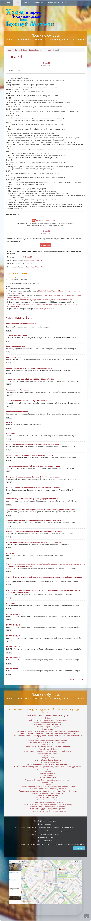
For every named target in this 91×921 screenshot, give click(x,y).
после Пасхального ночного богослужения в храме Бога (28, 401)
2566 (9, 652)
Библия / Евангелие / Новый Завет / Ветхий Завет (48, 720)
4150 (9, 663)
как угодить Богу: (19, 317)
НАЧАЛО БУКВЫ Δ (13, 647)
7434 (9, 352)
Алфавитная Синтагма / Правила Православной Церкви (47, 716)
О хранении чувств (47, 773)
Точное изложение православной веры (48, 802)
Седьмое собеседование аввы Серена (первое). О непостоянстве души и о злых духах (40, 509)
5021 (9, 450)
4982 (9, 472)
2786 (9, 385)
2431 (9, 559)
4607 (9, 504)
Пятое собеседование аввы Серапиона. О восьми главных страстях (33, 488)
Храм (9, 3)
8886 (9, 363)
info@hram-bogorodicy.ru (46, 821)
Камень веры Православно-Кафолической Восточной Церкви (47, 751)
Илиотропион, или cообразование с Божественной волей (48, 747)
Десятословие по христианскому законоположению (48, 740)
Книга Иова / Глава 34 (33, 260)
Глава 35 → (45, 65)
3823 (9, 482)
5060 (9, 515)
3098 (9, 598)
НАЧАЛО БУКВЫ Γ (13, 636)
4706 (9, 461)
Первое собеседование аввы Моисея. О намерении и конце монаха (33, 444)
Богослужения (38, 3)
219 (9, 341)
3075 (9, 631)
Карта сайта (79, 848)
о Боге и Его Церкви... (77, 679)
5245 (9, 537)
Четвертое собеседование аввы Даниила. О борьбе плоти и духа (32, 477)
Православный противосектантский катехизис (48, 793)
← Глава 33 (45, 63)
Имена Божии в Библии (48, 749)
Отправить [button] (45, 245)
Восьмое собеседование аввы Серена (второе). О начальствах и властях (35, 520)
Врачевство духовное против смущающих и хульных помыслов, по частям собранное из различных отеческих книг (48, 737)
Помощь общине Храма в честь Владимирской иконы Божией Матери (48, 786)
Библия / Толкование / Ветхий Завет (48, 722)
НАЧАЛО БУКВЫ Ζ (13, 668)
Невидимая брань (48, 758)
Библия (24, 50)
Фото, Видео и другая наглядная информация (47, 809)
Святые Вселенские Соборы (17, 335)
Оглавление (10, 433)
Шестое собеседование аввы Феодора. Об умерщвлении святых (32, 499)
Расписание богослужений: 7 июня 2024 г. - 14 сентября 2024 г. (31, 379)
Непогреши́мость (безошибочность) (21, 323)
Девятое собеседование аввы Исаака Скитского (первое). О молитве (34, 531)
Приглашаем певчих (14, 357)
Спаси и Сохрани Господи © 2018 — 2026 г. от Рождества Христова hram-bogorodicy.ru (52, 844)
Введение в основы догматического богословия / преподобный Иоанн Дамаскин (48, 731)
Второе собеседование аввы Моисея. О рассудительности (29, 455)
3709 (9, 526)
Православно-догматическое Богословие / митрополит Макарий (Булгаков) (48, 791)
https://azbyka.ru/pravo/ (45, 309)
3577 (9, 548)
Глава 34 (28, 257)
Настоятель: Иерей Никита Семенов (45, 834)
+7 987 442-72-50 (46, 837)
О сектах (9, 422)
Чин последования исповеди (17, 412)
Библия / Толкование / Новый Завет (47, 724)
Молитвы (47, 755)
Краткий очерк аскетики (47, 753)
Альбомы (26, 3)
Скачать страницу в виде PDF (47, 220)
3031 (9, 641)
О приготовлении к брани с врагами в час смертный (47, 764)
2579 (9, 572)
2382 (9, 674)
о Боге (16, 3)
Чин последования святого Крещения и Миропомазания (29, 368)
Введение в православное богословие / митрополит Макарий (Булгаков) (47, 733)
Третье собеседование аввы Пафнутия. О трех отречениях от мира (33, 466)
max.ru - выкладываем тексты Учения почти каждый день (46, 831)
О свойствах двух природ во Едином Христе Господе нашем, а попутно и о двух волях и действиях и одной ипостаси (47, 768)
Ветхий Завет (34, 50)
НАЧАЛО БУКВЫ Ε (13, 658)
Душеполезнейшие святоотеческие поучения (47, 742)
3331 (9, 406)
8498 (9, 439)
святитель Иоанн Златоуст (48, 795)
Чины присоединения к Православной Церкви (48, 811)
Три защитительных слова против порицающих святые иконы (48, 804)
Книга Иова (46, 50)
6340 (9, 493)
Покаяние (47, 784)
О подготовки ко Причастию (17, 390)
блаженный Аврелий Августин (47, 727)
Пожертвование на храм (56, 3)
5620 (9, 374)
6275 (9, 417)
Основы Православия (48, 778)
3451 (9, 609)
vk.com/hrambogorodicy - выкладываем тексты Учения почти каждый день (46, 827)
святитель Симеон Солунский (47, 798)
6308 (9, 428)
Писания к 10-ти (48, 782)
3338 (9, 585)
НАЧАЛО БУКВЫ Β (13, 625)
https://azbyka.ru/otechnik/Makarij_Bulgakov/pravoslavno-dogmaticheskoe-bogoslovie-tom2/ (40, 300)
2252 (9, 395)
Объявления (48, 775)
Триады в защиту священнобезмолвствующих (48, 806)
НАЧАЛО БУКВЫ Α (13, 614)
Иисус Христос (47, 744)
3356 (9, 620)
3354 (9, 330)
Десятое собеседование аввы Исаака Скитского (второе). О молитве (34, 542)
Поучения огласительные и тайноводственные (48, 789)
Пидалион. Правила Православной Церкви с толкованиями (47, 780)
